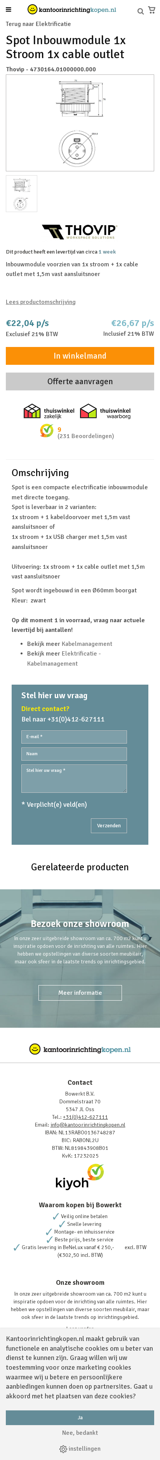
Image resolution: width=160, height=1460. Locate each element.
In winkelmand (80, 356)
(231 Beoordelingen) (85, 436)
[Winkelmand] (151, 10)
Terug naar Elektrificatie (38, 24)
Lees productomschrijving (41, 302)
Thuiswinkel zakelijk (49, 411)
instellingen (84, 1449)
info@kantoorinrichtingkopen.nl (87, 1125)
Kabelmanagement (87, 644)
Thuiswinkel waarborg (105, 411)
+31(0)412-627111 (85, 1117)
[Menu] (8, 10)
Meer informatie (80, 993)
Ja (80, 1417)
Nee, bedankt (80, 1433)
